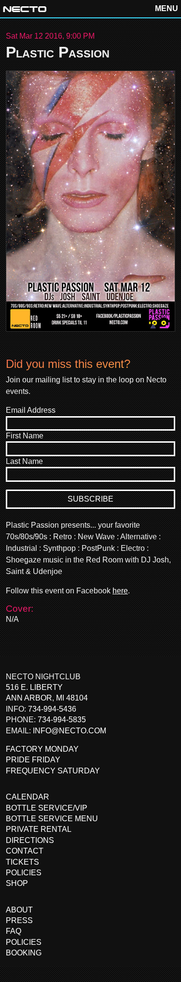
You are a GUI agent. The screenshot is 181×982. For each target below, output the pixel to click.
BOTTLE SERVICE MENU (52, 818)
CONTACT (24, 851)
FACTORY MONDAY (42, 749)
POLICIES (24, 873)
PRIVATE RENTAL (38, 829)
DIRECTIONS (30, 840)
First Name (24, 436)
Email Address (31, 410)
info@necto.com (69, 731)
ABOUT (19, 910)
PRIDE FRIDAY (33, 760)
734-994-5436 (52, 709)
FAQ (13, 931)
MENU (166, 8)
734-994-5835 (62, 719)
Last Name (24, 461)
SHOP (17, 883)
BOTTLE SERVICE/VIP (46, 808)
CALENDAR (27, 797)
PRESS (19, 920)
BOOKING (24, 953)
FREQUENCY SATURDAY (53, 771)
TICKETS (22, 862)
